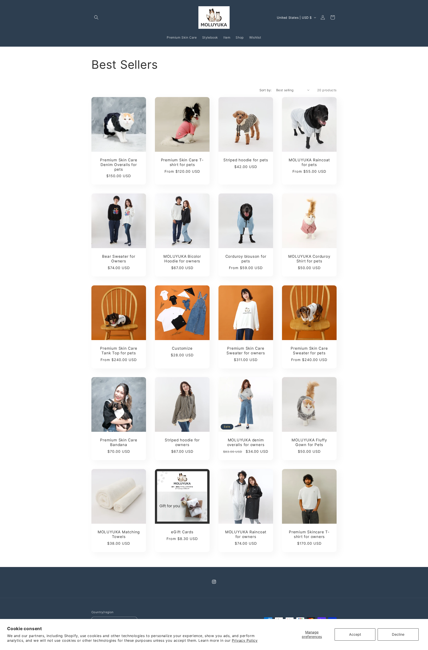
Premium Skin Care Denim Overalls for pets (118, 165)
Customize (182, 348)
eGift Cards (182, 532)
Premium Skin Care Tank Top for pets (118, 350)
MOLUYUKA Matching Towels (119, 534)
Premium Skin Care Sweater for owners (245, 350)
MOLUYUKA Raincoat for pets (309, 162)
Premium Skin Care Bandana (118, 442)
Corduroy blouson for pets (245, 258)
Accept (355, 634)
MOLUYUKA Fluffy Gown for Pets (309, 442)
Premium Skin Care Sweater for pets (309, 350)
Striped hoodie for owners (182, 442)
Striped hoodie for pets (245, 160)
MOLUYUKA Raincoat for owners (245, 534)
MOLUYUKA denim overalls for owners (246, 442)
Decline (398, 634)
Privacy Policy (244, 640)
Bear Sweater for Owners (118, 258)
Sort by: (265, 90)
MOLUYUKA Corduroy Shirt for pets (309, 258)
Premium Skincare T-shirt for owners (309, 534)
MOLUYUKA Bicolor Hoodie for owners (182, 258)
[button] (96, 17)
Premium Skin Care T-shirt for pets (182, 162)
